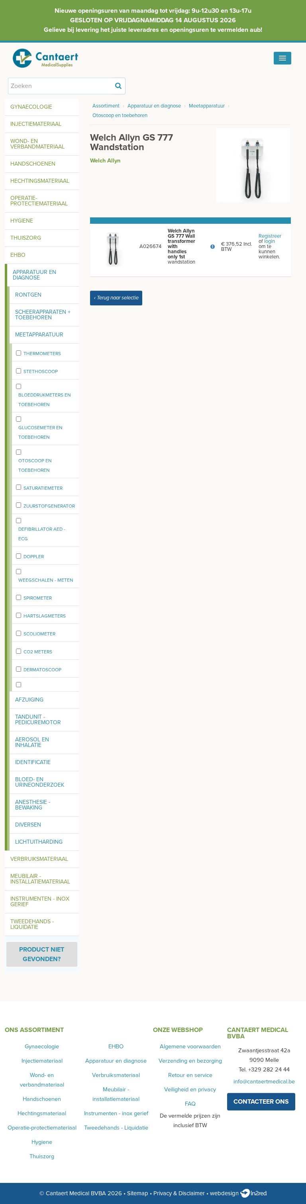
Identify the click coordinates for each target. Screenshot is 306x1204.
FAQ (190, 1103)
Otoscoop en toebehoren (35, 465)
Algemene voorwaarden (190, 1046)
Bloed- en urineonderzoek (39, 782)
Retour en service (190, 1075)
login (269, 241)
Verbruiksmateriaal (39, 859)
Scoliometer (39, 634)
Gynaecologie (31, 107)
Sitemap (137, 1193)
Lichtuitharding (39, 841)
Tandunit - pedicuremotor (38, 719)
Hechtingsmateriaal (39, 181)
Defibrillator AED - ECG (41, 533)
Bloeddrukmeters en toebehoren (44, 399)
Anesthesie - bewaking (32, 805)
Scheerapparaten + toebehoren (43, 315)
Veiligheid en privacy (190, 1089)
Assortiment (106, 106)
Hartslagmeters (45, 616)
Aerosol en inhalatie (32, 742)
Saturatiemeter (43, 488)
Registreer (270, 236)
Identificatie (33, 762)
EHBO (18, 255)
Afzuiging (29, 699)
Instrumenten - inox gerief (39, 901)
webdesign (225, 1193)
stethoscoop (41, 371)
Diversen (28, 824)
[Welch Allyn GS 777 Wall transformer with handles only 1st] (113, 246)
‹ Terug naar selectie (116, 298)
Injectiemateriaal (35, 124)
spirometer (38, 598)
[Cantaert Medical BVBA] (54, 58)
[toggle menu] (282, 58)
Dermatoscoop (42, 669)
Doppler (34, 556)
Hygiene (21, 220)
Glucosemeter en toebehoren (40, 432)
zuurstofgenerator (49, 506)
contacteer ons (261, 1102)
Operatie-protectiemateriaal (39, 201)
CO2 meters (38, 652)
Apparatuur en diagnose (34, 275)
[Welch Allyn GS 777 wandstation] (253, 165)
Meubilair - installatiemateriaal (40, 879)
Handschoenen (32, 163)
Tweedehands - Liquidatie (32, 924)
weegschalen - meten (45, 580)
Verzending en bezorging (190, 1060)
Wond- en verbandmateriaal (37, 144)
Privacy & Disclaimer (179, 1193)
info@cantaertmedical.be (264, 1081)
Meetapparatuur (39, 334)
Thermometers (42, 353)
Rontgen (28, 294)
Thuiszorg (25, 238)
